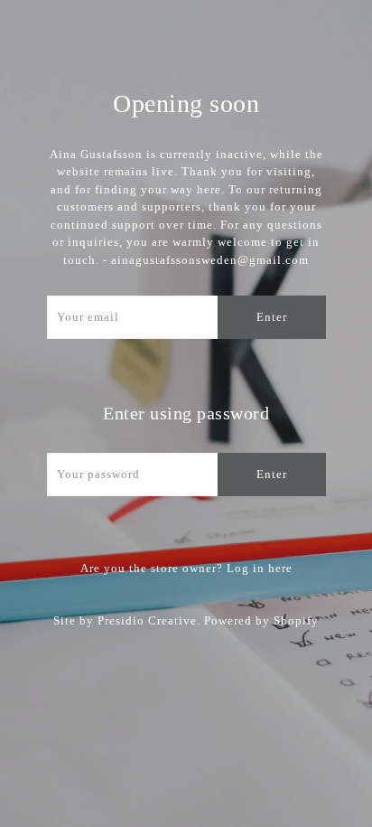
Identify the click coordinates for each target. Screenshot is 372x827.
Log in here (260, 568)
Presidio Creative (147, 620)
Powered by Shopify (261, 620)
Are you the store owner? (186, 568)
